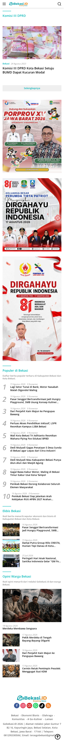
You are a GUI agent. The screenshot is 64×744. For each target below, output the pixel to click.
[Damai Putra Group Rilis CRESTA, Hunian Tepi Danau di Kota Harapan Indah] (11, 545)
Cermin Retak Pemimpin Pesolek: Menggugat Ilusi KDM (41, 670)
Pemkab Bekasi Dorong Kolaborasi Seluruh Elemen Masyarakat (35, 486)
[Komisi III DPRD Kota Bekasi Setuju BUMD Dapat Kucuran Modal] (32, 42)
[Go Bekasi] (18, 4)
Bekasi (6, 63)
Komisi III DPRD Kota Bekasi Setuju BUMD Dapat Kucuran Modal (28, 70)
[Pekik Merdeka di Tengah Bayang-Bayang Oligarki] (11, 640)
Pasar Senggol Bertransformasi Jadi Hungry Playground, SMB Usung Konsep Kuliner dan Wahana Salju (35, 401)
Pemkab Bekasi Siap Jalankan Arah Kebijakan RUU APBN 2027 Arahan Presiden (32, 498)
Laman (49, 719)
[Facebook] (16, 706)
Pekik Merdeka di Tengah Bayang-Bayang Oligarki (37, 639)
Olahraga (47, 715)
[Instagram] (23, 706)
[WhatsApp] (35, 706)
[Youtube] (29, 706)
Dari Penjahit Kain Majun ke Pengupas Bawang (32, 413)
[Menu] (5, 4)
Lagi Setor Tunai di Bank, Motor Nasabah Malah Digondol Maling (34, 388)
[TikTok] (42, 705)
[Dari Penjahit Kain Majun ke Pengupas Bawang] (11, 655)
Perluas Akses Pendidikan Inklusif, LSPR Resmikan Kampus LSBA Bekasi (33, 425)
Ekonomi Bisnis (30, 715)
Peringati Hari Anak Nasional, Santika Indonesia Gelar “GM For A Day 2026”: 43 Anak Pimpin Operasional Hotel (41, 560)
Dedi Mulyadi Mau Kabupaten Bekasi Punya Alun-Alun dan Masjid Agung (35, 461)
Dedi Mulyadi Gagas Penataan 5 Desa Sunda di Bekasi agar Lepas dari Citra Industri (35, 449)
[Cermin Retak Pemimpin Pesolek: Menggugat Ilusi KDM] (11, 671)
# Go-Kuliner (34, 719)
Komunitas (18, 719)
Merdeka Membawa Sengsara (20, 628)
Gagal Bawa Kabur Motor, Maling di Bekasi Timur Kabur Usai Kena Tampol (35, 473)
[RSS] (48, 706)
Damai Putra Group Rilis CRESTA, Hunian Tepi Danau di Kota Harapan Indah (41, 544)
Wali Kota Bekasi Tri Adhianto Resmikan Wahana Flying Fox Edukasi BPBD (33, 437)
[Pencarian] (59, 4)
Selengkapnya (32, 88)
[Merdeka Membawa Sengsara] (32, 605)
